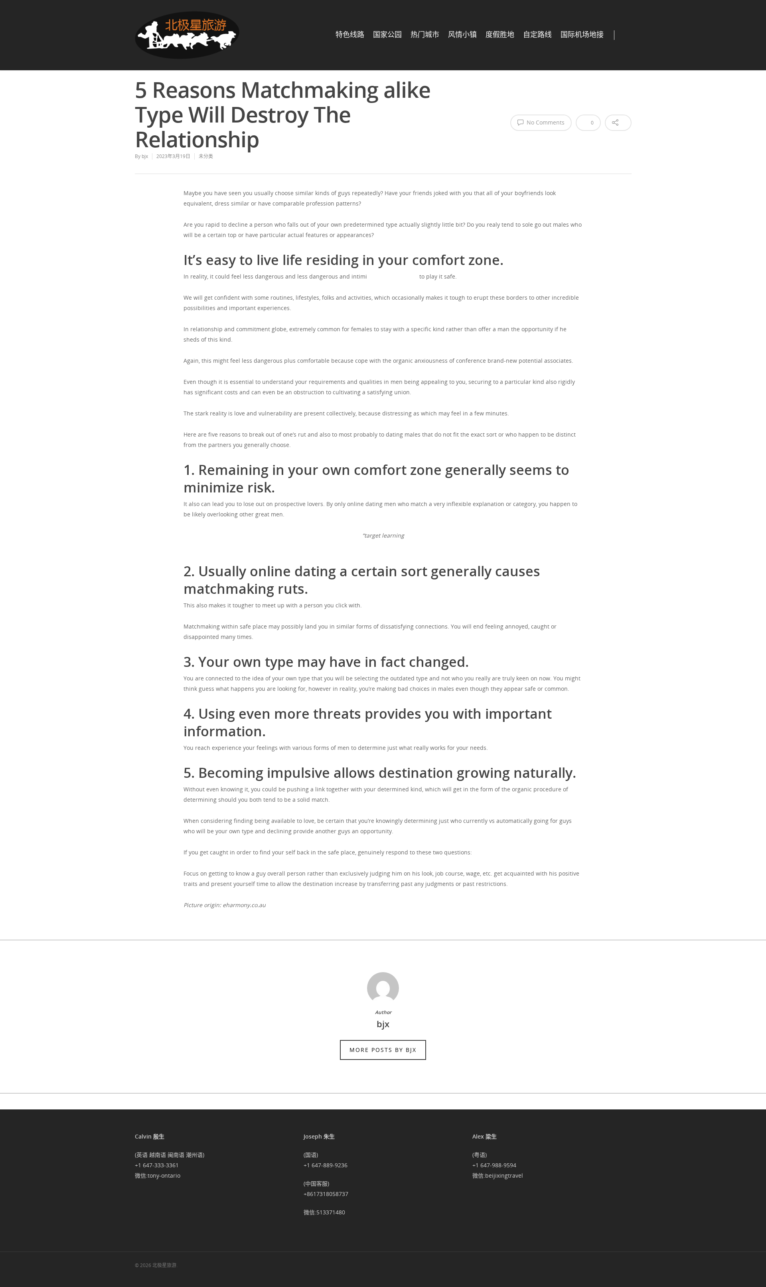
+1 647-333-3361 (157, 1165)
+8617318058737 (326, 1194)
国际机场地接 (582, 35)
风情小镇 (462, 35)
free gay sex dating (392, 276)
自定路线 (537, 35)
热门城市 (425, 35)
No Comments (545, 122)
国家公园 (387, 35)
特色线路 (350, 35)
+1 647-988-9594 (494, 1165)
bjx (145, 156)
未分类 (206, 156)
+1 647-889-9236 (325, 1165)
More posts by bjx (383, 1050)
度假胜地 (500, 35)
